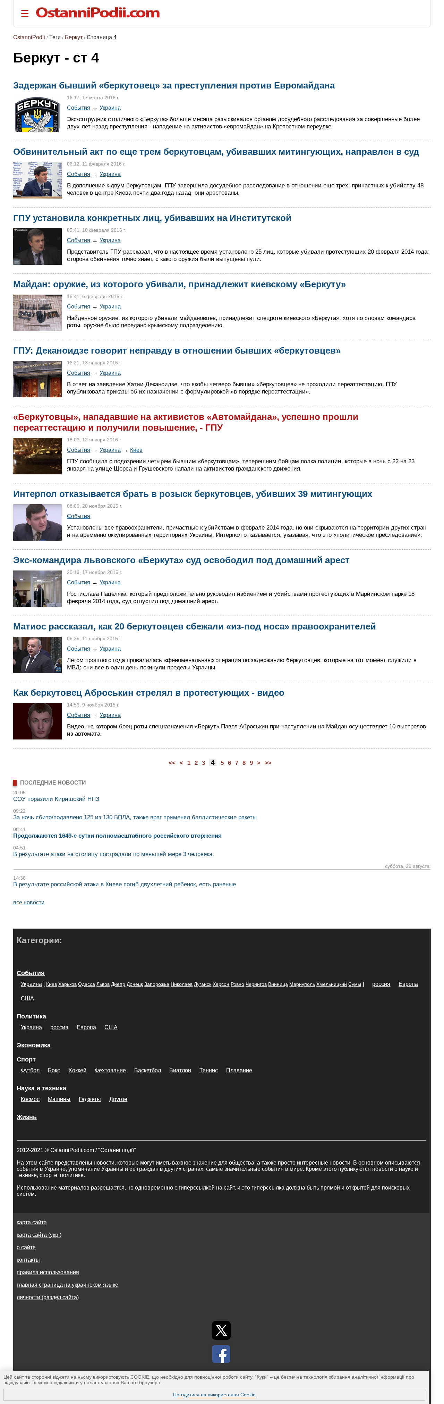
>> (268, 763)
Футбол (30, 1070)
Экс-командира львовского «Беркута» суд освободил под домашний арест (181, 560)
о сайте (26, 1247)
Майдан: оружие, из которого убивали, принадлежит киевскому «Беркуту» (179, 284)
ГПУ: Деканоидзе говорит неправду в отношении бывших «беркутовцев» (177, 350)
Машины (59, 1099)
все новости (28, 902)
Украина (110, 107)
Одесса (86, 984)
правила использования (48, 1272)
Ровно (237, 984)
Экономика (34, 1045)
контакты (28, 1260)
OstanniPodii (29, 37)
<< (172, 763)
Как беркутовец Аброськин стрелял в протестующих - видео (148, 692)
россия (381, 984)
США (27, 998)
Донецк (135, 984)
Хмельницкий (331, 984)
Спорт (26, 1059)
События (78, 107)
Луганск (202, 984)
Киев (136, 450)
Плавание (239, 1070)
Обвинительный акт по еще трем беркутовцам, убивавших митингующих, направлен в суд (216, 151)
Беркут (74, 37)
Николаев (182, 984)
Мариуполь (302, 984)
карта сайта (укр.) (39, 1235)
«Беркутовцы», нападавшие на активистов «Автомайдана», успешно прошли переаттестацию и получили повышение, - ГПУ (185, 422)
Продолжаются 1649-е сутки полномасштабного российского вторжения (117, 835)
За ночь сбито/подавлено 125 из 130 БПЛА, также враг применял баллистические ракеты (135, 817)
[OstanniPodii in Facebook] (221, 1354)
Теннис (208, 1070)
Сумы (354, 984)
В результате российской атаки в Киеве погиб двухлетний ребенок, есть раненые (124, 884)
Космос (30, 1099)
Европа (408, 984)
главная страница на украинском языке (67, 1285)
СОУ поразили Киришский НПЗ (56, 799)
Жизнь (27, 1117)
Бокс (54, 1070)
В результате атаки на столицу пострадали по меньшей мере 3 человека (112, 854)
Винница (278, 984)
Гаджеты (90, 1099)
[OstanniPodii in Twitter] (221, 1330)
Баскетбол (147, 1070)
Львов (103, 984)
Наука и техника (41, 1088)
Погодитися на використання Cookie (214, 1394)
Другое (118, 1099)
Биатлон (180, 1070)
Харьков (67, 984)
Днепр (118, 984)
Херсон (221, 984)
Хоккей (77, 1070)
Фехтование (110, 1070)
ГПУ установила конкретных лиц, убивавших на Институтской (152, 218)
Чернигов (256, 984)
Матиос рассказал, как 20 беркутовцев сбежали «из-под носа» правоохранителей (194, 626)
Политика (31, 1016)
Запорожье (156, 984)
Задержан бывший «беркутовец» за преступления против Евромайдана (174, 85)
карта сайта (32, 1222)
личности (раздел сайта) (48, 1297)
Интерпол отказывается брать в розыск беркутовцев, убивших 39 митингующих (192, 494)
